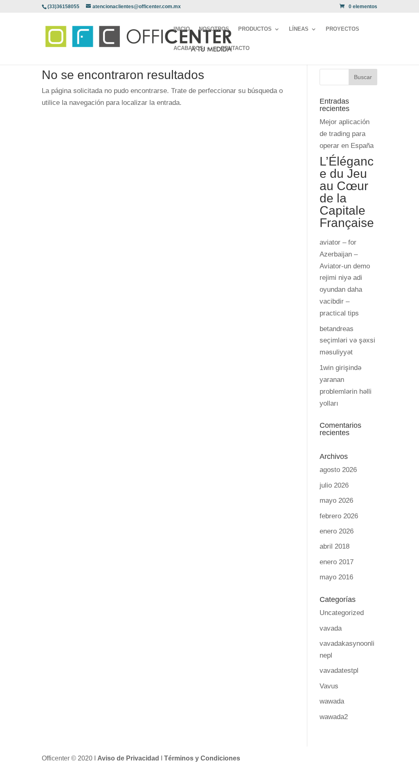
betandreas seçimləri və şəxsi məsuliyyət (347, 340)
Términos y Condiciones (202, 758)
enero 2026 (337, 531)
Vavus (329, 686)
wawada (332, 701)
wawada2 (334, 717)
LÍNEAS (299, 29)
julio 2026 (334, 485)
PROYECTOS (342, 29)
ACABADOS (188, 48)
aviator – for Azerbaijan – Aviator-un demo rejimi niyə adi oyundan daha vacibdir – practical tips (345, 277)
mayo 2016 (336, 577)
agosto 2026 (338, 470)
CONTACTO (235, 48)
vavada (331, 628)
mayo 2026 (336, 500)
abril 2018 (334, 546)
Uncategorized (342, 613)
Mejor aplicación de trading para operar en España (347, 134)
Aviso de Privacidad (129, 758)
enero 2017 (337, 562)
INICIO (181, 29)
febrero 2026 (339, 516)
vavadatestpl (339, 670)
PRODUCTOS (255, 29)
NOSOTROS (214, 29)
